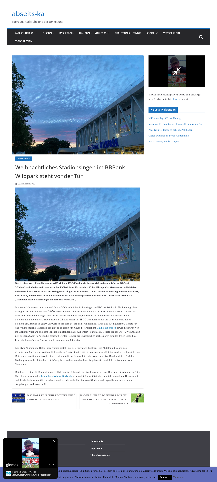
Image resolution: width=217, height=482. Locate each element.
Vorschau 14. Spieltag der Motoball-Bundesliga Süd (176, 124)
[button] (35, 33)
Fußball (48, 33)
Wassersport (171, 33)
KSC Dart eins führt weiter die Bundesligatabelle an (51, 398)
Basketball (66, 33)
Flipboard (177, 99)
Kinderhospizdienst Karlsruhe (57, 376)
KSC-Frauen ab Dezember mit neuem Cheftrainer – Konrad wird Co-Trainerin (104, 400)
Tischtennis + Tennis (128, 33)
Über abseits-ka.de (100, 455)
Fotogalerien (23, 41)
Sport (150, 33)
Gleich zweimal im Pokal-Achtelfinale (169, 135)
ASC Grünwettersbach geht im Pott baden (171, 130)
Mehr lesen (179, 477)
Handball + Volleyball (94, 33)
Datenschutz (97, 441)
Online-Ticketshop (106, 328)
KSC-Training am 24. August (164, 141)
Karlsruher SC (24, 33)
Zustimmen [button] (165, 477)
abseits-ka (28, 13)
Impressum (96, 448)
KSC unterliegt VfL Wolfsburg (165, 118)
